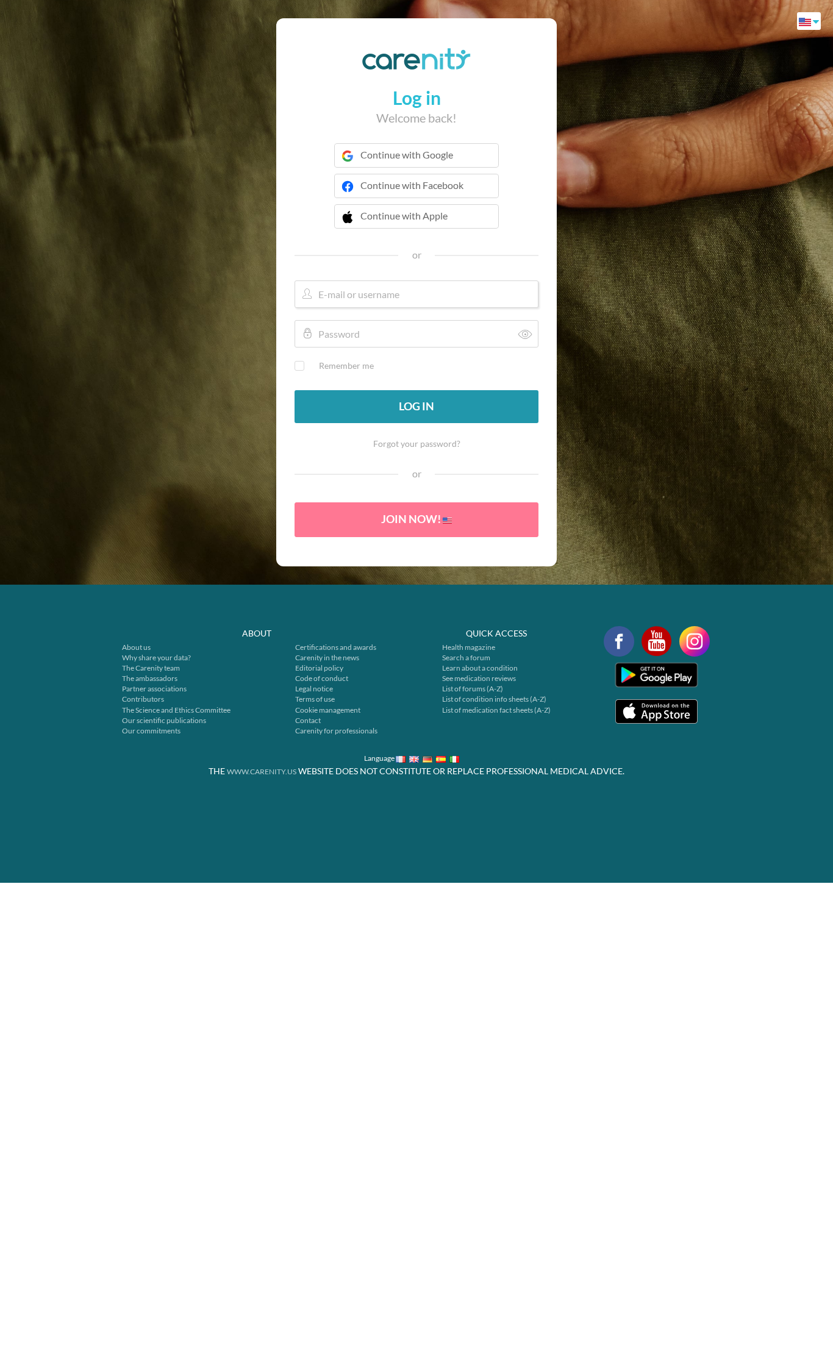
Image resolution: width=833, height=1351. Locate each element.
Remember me (346, 365)
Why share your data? (156, 657)
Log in (416, 406)
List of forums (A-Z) (472, 688)
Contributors (143, 699)
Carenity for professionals (336, 730)
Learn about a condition (480, 667)
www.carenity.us (261, 771)
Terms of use (315, 699)
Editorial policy (319, 667)
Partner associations (154, 688)
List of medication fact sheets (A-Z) (496, 710)
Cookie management (327, 710)
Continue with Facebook (411, 185)
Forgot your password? (416, 443)
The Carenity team (151, 667)
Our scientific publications (164, 720)
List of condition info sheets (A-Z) (494, 699)
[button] (416, 223)
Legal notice (314, 688)
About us (136, 647)
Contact (308, 720)
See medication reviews (479, 678)
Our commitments (151, 730)
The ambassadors (149, 678)
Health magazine (468, 647)
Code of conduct (321, 678)
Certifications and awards (335, 647)
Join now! (412, 519)
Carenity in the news (327, 657)
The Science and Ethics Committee (176, 710)
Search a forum (466, 657)
